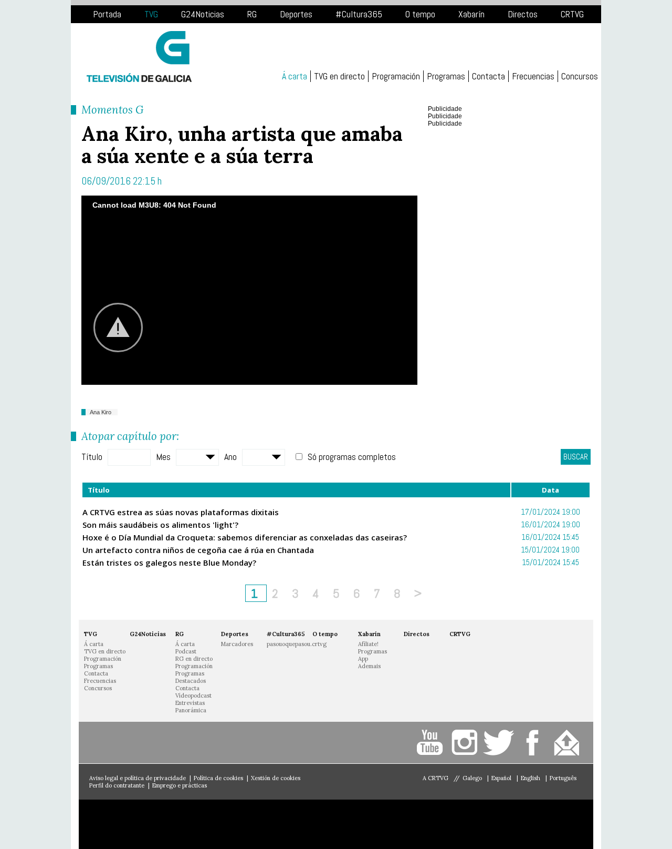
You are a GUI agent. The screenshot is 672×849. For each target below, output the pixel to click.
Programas (446, 76)
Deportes (296, 14)
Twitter (500, 742)
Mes (163, 457)
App (363, 658)
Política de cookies (218, 778)
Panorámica (190, 710)
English (531, 778)
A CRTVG (435, 778)
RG (252, 14)
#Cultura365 (358, 14)
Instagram (466, 742)
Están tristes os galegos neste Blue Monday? (169, 562)
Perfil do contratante (116, 785)
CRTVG (572, 14)
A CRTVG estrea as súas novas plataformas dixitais (180, 512)
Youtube (432, 742)
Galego (473, 778)
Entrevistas (190, 703)
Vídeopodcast (193, 695)
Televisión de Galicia (139, 56)
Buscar (575, 457)
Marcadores (237, 644)
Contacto (568, 742)
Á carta (294, 76)
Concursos (579, 76)
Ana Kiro (100, 412)
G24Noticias (202, 14)
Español (502, 778)
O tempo (420, 14)
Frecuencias (533, 76)
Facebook (534, 742)
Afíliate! (368, 644)
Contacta (488, 76)
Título (91, 457)
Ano (230, 457)
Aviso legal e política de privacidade (137, 778)
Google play (233, 824)
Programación (396, 76)
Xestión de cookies (275, 778)
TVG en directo (339, 76)
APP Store (133, 824)
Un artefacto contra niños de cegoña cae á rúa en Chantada (198, 550)
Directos (523, 14)
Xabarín (471, 14)
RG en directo (194, 658)
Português (563, 778)
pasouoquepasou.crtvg (297, 644)
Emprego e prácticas (179, 785)
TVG (151, 14)
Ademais (369, 666)
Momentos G (112, 110)
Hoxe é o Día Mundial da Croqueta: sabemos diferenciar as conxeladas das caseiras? (244, 537)
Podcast (185, 651)
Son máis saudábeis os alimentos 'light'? (160, 524)
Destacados (190, 680)
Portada (107, 14)
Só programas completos (352, 457)
